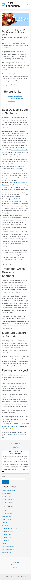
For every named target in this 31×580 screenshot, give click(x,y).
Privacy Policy (15, 565)
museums (5, 525)
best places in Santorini (17, 435)
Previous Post (15, 443)
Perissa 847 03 (22, 215)
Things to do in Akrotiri (9, 490)
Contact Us (15, 562)
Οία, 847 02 (13, 199)
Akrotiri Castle (6, 496)
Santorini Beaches (7, 531)
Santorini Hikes (6, 534)
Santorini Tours (6, 537)
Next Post (16, 447)
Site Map (15, 567)
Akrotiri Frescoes (7, 513)
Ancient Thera (6, 516)
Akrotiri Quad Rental (8, 499)
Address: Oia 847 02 (18, 166)
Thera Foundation (13, 4)
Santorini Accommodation (10, 528)
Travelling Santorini (8, 549)
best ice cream (21, 424)
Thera (4, 543)
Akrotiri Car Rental (7, 502)
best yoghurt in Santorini (9, 426)
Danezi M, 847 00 (20, 232)
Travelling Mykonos (8, 546)
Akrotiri (4, 510)
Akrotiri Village (6, 493)
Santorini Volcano (7, 540)
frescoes (4, 522)
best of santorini (7, 38)
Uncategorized (6, 552)
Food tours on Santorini (16, 96)
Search (4, 476)
